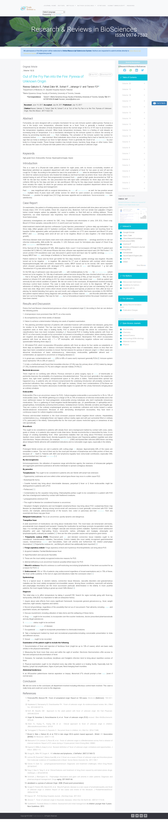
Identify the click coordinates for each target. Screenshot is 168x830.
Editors (61, 5)
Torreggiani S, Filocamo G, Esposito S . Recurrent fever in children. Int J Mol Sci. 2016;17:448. (63, 730)
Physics (126, 345)
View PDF (94, 74)
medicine (39, 137)
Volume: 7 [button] (126, 153)
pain (65, 537)
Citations (101, 5)
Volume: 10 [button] (126, 136)
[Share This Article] (125, 70)
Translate (58, 14)
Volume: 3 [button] (126, 177)
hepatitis (45, 542)
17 (92, 574)
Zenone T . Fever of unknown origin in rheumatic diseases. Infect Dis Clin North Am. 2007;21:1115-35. (66, 800)
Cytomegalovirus (31, 244)
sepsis (84, 266)
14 (33, 544)
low (76, 177)
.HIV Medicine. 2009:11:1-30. (43, 737)
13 (55, 533)
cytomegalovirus (65, 439)
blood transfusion (83, 190)
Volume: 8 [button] (126, 148)
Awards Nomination (133, 62)
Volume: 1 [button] (126, 188)
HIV (88, 240)
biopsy (39, 255)
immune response (100, 140)
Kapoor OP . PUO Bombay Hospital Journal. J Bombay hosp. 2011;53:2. (54, 796)
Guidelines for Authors (131, 285)
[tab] (132, 83)
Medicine (91, 698)
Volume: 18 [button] (126, 95)
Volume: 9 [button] (126, 142)
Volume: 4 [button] (126, 171)
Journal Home (50, 5)
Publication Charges (130, 310)
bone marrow (109, 253)
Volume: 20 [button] (126, 83)
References (27, 148)
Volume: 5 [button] (126, 165)
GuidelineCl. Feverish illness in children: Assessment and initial (51, 804)
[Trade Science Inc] (28, 8)
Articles (71, 5)
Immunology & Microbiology (133, 338)
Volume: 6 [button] (126, 159)
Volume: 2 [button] (126, 183)
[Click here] (132, 214)
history (29, 190)
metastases (100, 511)
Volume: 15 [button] (126, 113)
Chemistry (127, 332)
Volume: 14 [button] (126, 118)
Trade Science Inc (38, 816)
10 (55, 456)
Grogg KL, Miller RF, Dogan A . (38, 753)
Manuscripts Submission (132, 282)
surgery (107, 607)
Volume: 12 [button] (126, 130)
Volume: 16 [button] (126, 107)
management (81, 804)
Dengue (34, 234)
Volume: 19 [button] (126, 89)
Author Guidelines (86, 5)
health (80, 172)
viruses (53, 135)
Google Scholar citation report (126, 196)
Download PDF (106, 74)
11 (34, 489)
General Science (129, 335)
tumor (53, 358)
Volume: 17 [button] (126, 101)
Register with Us (129, 288)
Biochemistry (128, 329)
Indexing (131, 5)
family (64, 272)
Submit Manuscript (116, 5)
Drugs (54, 779)
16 (37, 568)
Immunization (29, 622)
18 (73, 588)
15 (96, 544)
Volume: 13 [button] (126, 124)
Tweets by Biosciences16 (126, 319)
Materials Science (129, 341)
